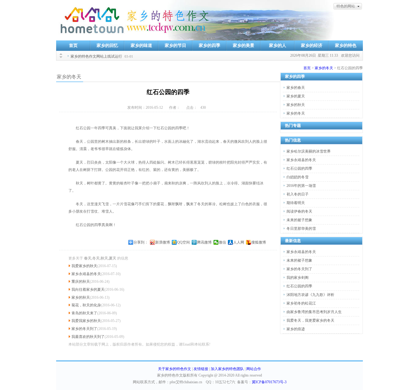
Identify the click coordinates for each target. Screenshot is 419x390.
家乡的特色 (345, 45)
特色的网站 (345, 6)
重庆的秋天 (80, 281)
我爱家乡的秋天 (84, 266)
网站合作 (253, 369)
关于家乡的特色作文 (174, 369)
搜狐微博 (258, 242)
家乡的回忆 (107, 45)
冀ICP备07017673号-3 (269, 382)
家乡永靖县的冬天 (86, 274)
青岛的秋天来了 (84, 313)
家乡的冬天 (324, 68)
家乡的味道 (141, 45)
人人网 (238, 242)
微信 (222, 242)
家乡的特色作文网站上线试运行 (96, 56)
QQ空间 (183, 242)
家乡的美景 (243, 45)
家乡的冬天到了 (84, 329)
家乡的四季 (209, 45)
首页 (73, 45)
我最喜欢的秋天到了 (88, 337)
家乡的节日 (175, 45)
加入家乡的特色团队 (227, 369)
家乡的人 (277, 45)
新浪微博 (162, 242)
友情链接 (201, 369)
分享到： (140, 242)
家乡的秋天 (80, 297)
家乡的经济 (311, 45)
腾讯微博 (204, 242)
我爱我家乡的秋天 (86, 321)
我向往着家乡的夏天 (88, 289)
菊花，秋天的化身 (86, 305)
